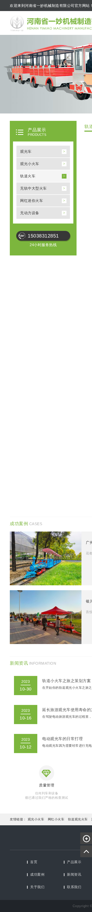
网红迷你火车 (31, 200)
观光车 (26, 151)
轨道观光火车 (78, 819)
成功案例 (37, 874)
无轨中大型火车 (33, 188)
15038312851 (43, 236)
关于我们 (37, 887)
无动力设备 (29, 213)
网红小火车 (56, 819)
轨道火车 (27, 176)
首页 (33, 862)
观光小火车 (29, 164)
